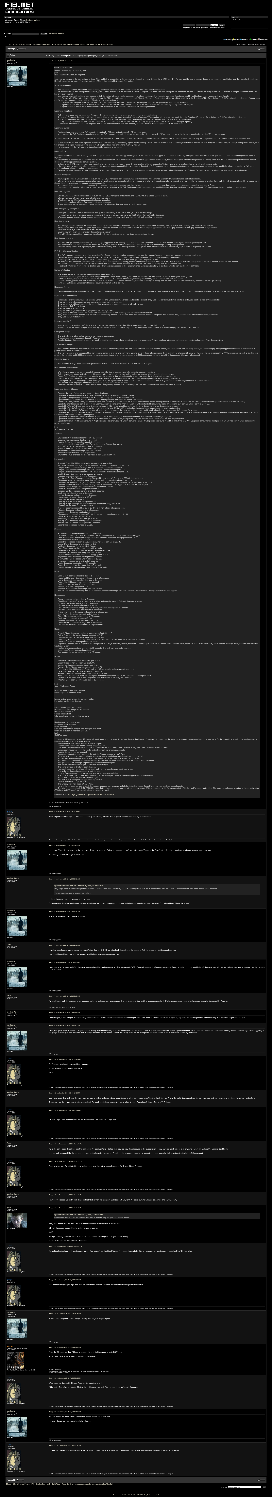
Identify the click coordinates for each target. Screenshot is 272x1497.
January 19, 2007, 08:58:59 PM (65, 1412)
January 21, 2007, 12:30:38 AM (65, 1445)
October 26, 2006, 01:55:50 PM (61, 61)
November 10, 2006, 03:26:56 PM (65, 1195)
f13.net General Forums (22, 44)
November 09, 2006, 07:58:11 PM (65, 1161)
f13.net (8, 44)
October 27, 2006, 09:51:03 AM (64, 945)
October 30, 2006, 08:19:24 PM (64, 1093)
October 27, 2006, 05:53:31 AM (64, 879)
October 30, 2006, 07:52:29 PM (64, 1059)
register (37, 20)
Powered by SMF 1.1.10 (121, 1495)
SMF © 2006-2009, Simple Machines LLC (145, 1495)
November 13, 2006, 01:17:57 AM (65, 1208)
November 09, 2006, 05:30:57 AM (65, 1144)
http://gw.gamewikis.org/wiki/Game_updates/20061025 (91, 794)
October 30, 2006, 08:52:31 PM (64, 1110)
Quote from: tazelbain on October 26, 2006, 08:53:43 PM (78, 886)
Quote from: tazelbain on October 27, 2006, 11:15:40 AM (78, 1215)
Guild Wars (56, 44)
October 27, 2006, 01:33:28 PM (64, 996)
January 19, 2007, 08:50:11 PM (64, 1378)
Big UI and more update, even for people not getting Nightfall (90, 44)
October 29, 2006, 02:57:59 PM (64, 1012)
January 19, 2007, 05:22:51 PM (65, 1347)
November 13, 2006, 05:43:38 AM (65, 1246)
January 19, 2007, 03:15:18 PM (65, 1280)
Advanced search (56, 34)
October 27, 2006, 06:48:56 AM (64, 911)
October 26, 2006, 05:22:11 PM (64, 811)
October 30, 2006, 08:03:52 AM (64, 1025)
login (28, 20)
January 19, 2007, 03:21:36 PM (65, 1313)
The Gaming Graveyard (41, 44)
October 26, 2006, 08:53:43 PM (64, 845)
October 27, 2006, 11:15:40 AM (64, 962)
